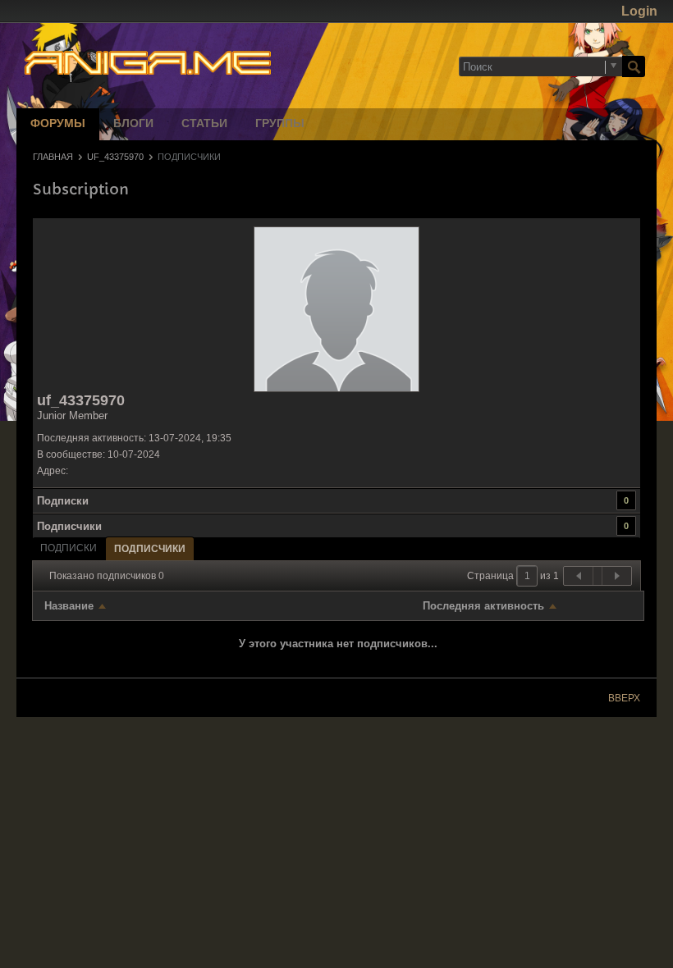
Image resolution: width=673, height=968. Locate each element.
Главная (53, 157)
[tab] (68, 548)
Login (639, 11)
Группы (279, 124)
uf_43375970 (115, 157)
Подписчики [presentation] (149, 549)
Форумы (57, 124)
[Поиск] (633, 66)
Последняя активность (483, 606)
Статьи (204, 124)
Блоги (133, 124)
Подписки (63, 501)
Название (69, 606)
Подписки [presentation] (68, 548)
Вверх (624, 698)
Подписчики (69, 526)
